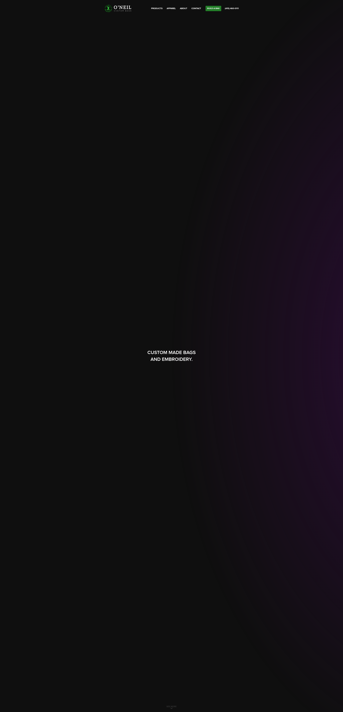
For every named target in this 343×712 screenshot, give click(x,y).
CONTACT (196, 8)
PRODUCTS (156, 8)
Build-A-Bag (213, 8)
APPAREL (171, 8)
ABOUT (183, 8)
